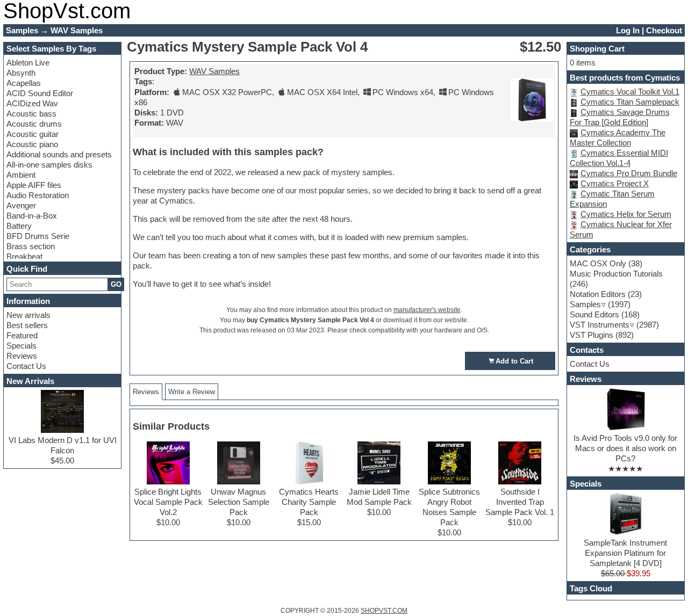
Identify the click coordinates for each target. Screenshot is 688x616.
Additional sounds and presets (59, 154)
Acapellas (23, 83)
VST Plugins (591, 334)
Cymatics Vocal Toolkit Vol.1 (629, 91)
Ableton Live (27, 62)
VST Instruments (599, 324)
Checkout (664, 30)
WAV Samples (214, 71)
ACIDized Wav (32, 103)
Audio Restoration (37, 195)
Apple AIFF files (33, 185)
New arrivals (28, 315)
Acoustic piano (32, 144)
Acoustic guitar (32, 134)
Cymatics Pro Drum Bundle (628, 173)
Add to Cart (514, 361)
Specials (21, 345)
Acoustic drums (34, 123)
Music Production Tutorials (616, 273)
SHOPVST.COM (384, 610)
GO (116, 284)
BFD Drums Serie (37, 236)
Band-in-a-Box (31, 215)
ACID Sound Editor (39, 93)
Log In (628, 30)
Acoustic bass (31, 113)
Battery (19, 225)
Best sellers (27, 325)
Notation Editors (598, 294)
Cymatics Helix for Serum (625, 214)
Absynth (20, 72)
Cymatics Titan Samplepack (629, 101)
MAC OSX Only (598, 263)
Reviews (21, 355)
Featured (22, 335)
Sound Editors (594, 314)
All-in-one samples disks (49, 164)
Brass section (30, 246)
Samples (585, 304)
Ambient (20, 174)
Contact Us (26, 366)
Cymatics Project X (614, 183)
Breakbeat (24, 256)
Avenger (21, 205)
